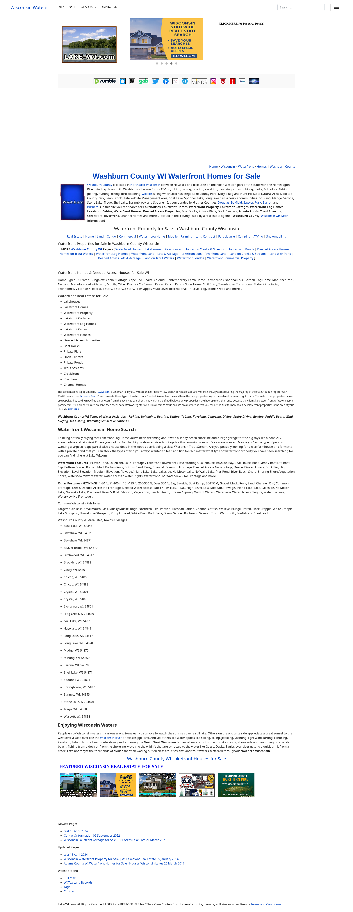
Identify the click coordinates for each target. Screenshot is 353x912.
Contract (70, 891)
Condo (111, 236)
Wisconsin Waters (28, 7)
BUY (61, 7)
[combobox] (301, 7)
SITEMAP (70, 878)
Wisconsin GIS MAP (274, 216)
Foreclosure (226, 236)
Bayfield (236, 202)
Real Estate (74, 236)
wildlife (147, 194)
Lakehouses (153, 249)
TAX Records (109, 7)
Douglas (223, 202)
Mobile (173, 236)
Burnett (92, 207)
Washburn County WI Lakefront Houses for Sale (176, 759)
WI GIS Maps (88, 7)
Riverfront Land (216, 254)
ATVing (258, 236)
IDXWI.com (103, 391)
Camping (244, 236)
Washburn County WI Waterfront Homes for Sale (176, 176)
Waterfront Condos (190, 258)
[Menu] (336, 7)
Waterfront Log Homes (112, 254)
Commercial (127, 236)
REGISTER (73, 409)
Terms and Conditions (266, 904)
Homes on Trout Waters (76, 254)
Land (100, 236)
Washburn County (282, 167)
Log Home (158, 236)
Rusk (257, 202)
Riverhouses (173, 249)
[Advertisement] (176, 116)
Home (213, 167)
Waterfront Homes (128, 249)
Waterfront (246, 167)
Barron (267, 202)
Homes (262, 167)
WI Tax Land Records (78, 882)
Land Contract (205, 236)
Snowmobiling (276, 236)
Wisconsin (228, 167)
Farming (186, 236)
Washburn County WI (86, 249)
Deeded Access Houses (273, 249)
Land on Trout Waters (159, 258)
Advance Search (89, 396)
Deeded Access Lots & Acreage (119, 258)
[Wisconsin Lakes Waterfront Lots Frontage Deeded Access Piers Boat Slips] (93, 44)
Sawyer (248, 202)
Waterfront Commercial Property (230, 258)
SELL (72, 7)
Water (143, 236)
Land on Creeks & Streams (248, 254)
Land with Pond (280, 254)
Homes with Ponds (241, 249)
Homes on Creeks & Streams (205, 249)
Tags (67, 887)
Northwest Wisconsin (145, 185)
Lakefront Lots (191, 254)
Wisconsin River (111, 738)
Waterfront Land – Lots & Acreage (154, 254)
